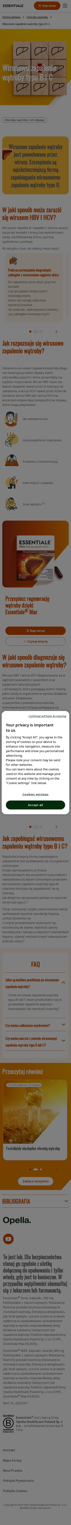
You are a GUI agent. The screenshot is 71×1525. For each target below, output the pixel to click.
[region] (35, 762)
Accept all (35, 805)
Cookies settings (36, 794)
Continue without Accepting (47, 716)
